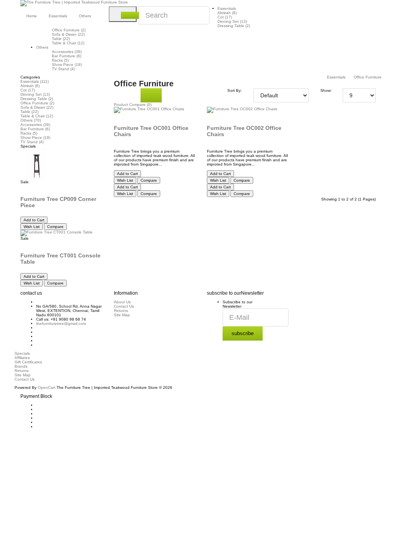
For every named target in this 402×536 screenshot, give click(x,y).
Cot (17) (224, 17)
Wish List (32, 226)
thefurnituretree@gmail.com (61, 323)
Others (42, 47)
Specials (22, 353)
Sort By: (234, 90)
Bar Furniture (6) (66, 56)
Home (31, 16)
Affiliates (22, 358)
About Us (122, 302)
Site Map (122, 315)
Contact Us (124, 306)
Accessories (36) (67, 51)
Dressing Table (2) (233, 26)
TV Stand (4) (63, 69)
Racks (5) (60, 60)
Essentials (226, 8)
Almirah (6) (227, 13)
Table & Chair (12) (68, 43)
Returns (121, 310)
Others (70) (30, 120)
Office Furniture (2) (69, 30)
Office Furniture (368, 77)
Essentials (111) (34, 81)
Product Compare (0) (133, 104)
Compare (55, 226)
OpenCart (46, 387)
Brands (21, 366)
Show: (326, 90)
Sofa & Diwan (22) (68, 34)
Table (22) (61, 38)
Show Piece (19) (67, 64)
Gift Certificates (28, 362)
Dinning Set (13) (232, 21)
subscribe (243, 333)
